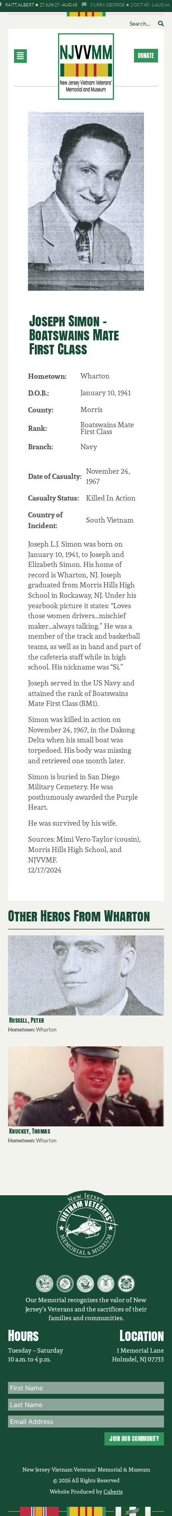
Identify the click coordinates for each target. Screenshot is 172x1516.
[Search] (161, 23)
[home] (86, 65)
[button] (32, 56)
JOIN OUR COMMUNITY (134, 1438)
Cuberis (113, 1491)
